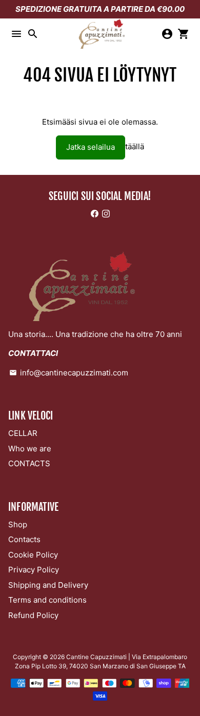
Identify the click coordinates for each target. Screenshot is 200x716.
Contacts (24, 539)
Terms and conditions (47, 600)
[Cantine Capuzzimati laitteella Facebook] (94, 213)
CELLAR (22, 433)
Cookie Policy (33, 555)
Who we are (29, 448)
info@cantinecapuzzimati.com (68, 372)
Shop (17, 524)
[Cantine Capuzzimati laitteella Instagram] (106, 213)
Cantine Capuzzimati (96, 657)
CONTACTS (29, 463)
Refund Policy (33, 615)
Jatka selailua (90, 147)
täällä (134, 147)
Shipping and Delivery (48, 585)
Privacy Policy (33, 569)
